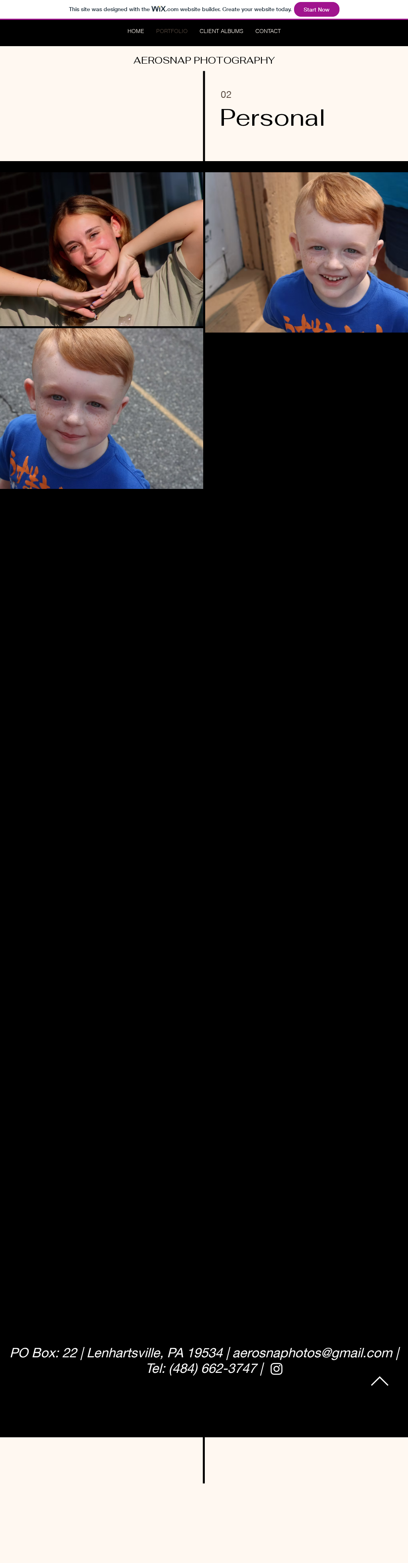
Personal (273, 117)
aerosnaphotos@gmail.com (312, 1352)
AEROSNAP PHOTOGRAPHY (204, 60)
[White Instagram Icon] (276, 1369)
